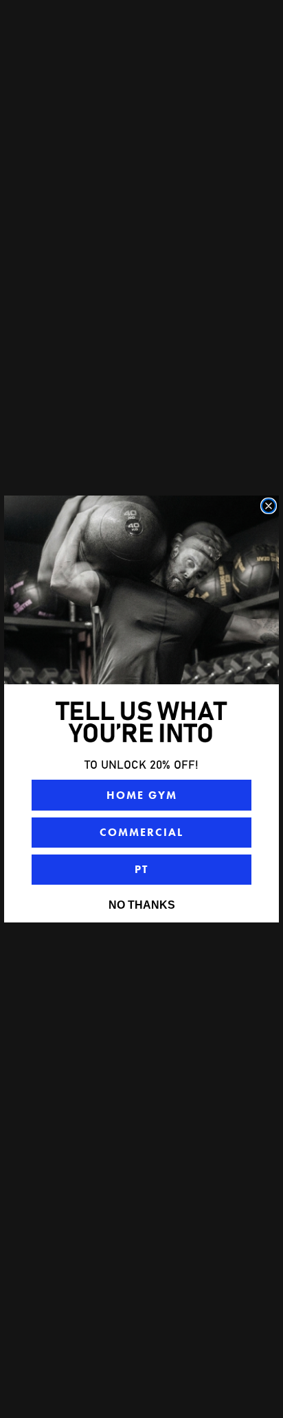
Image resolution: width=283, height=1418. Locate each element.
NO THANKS (142, 905)
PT (141, 869)
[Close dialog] (268, 506)
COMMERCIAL (141, 832)
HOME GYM (141, 795)
